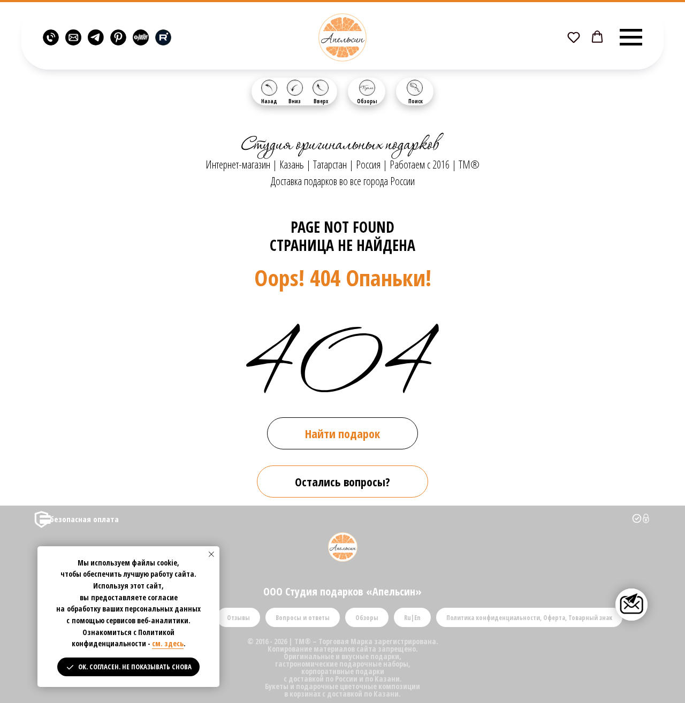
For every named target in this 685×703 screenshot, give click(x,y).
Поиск (415, 101)
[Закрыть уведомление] (211, 554)
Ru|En (412, 617)
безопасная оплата (84, 519)
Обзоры (367, 101)
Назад (269, 101)
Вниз (294, 101)
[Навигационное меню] (631, 37)
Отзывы (238, 617)
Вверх (321, 101)
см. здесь (168, 643)
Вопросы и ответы (303, 617)
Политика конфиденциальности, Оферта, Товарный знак (529, 617)
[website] (51, 37)
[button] (573, 36)
